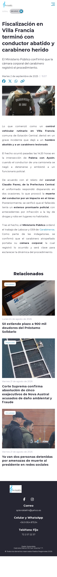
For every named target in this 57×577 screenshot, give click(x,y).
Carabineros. (47, 229)
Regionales (10, 342)
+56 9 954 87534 (28, 522)
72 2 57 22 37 (28, 534)
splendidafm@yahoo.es (28, 510)
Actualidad (10, 284)
